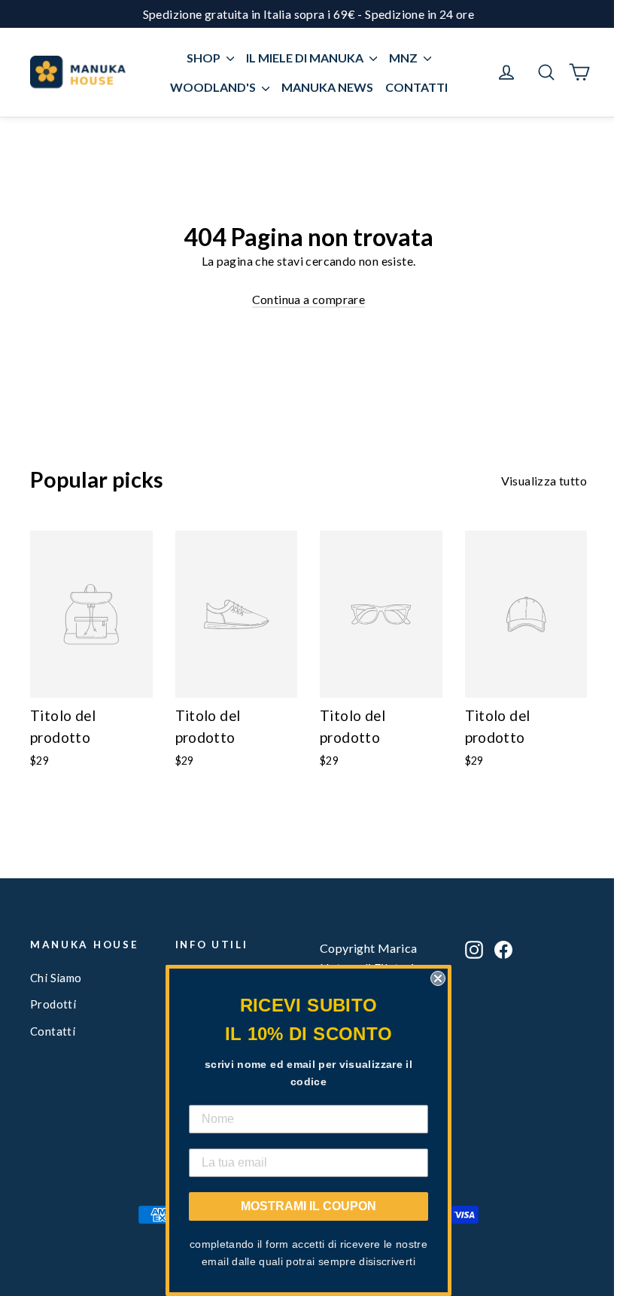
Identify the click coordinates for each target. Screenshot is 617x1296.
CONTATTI (416, 87)
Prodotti (53, 1004)
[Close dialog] (437, 978)
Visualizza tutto (544, 480)
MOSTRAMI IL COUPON (308, 1206)
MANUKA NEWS (327, 87)
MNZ (404, 57)
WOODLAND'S (214, 87)
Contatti (52, 1031)
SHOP (205, 57)
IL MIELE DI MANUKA (306, 57)
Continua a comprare (309, 299)
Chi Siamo (56, 977)
